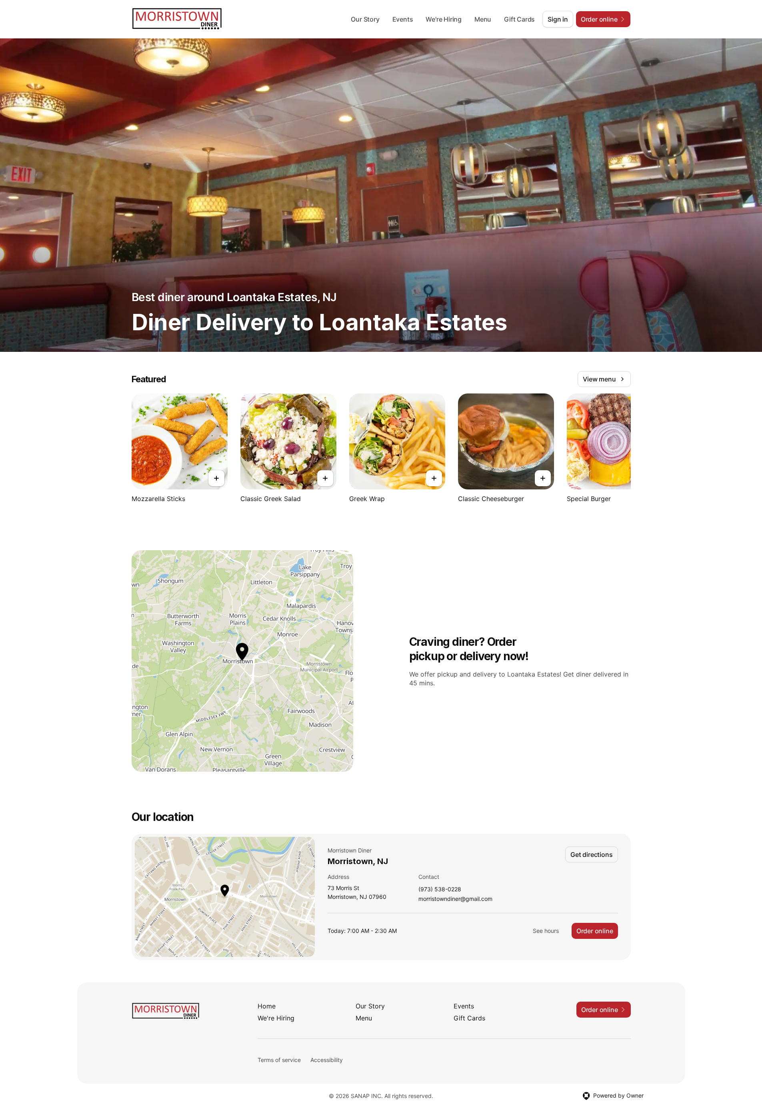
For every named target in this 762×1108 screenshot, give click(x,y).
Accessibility (326, 1059)
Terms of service (279, 1059)
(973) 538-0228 (439, 889)
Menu (482, 19)
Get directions (591, 854)
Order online (594, 931)
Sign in (558, 19)
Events (402, 19)
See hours (546, 930)
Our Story (365, 19)
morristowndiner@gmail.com (455, 899)
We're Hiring (444, 19)
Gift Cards (519, 19)
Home (267, 1006)
